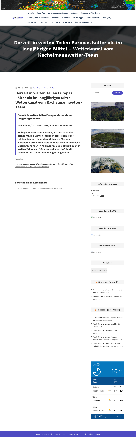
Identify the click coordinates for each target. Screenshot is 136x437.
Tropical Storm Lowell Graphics (105, 324)
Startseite (30, 13)
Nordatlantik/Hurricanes (90, 13)
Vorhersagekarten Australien (37, 18)
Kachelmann (37, 88)
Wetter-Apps (78, 18)
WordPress (60, 434)
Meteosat (74, 13)
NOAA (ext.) (67, 22)
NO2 (92, 193)
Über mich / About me (83, 22)
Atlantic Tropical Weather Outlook (106, 296)
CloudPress (79, 434)
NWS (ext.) (55, 22)
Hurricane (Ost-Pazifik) (108, 310)
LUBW (102, 196)
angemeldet (27, 188)
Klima (46, 88)
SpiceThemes (94, 434)
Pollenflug (41, 13)
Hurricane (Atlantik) (108, 282)
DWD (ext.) (107, 18)
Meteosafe (66, 18)
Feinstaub (95, 190)
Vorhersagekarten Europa (58, 13)
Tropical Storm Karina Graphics (105, 330)
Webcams (55, 18)
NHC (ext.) (44, 22)
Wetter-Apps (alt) (93, 18)
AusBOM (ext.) (32, 22)
